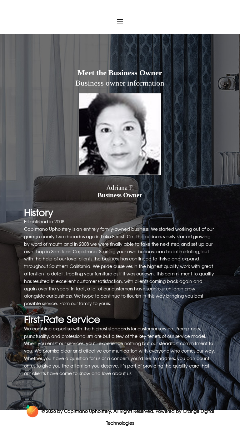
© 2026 (49, 411)
